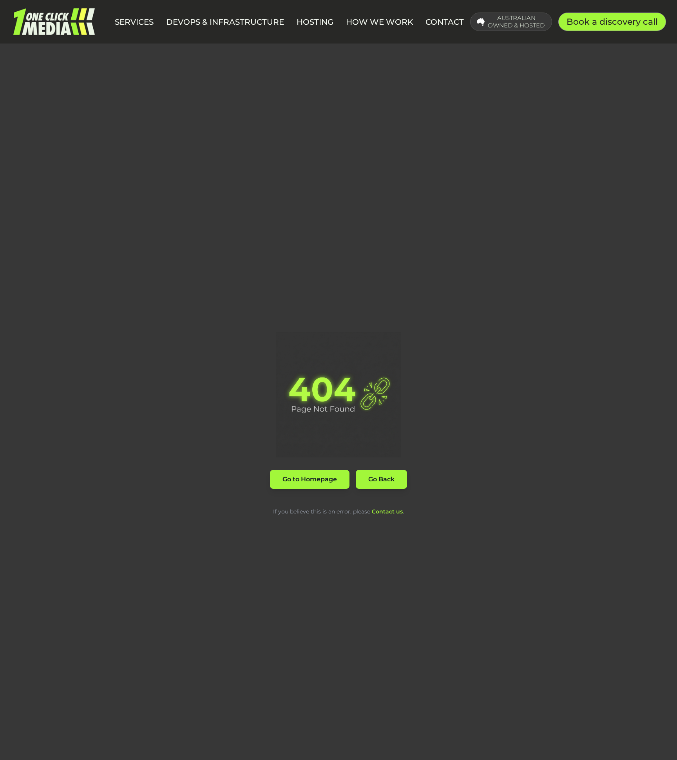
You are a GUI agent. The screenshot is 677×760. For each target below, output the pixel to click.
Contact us (387, 511)
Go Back (381, 479)
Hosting (315, 22)
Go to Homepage (309, 479)
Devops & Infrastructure (225, 22)
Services (134, 22)
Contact (444, 22)
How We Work (379, 22)
